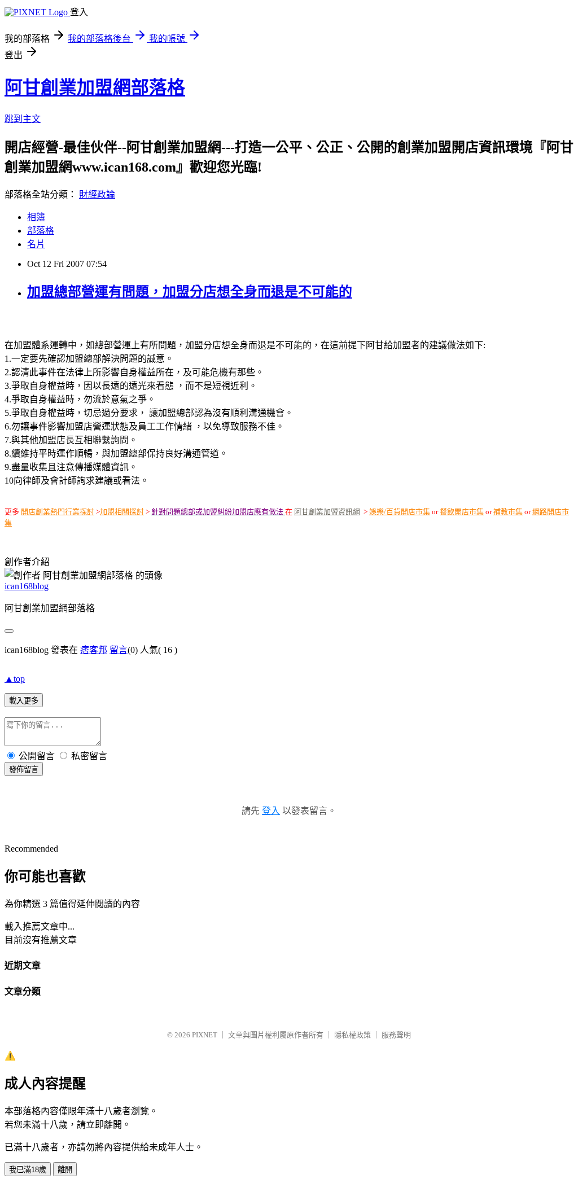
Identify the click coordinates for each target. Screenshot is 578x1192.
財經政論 (97, 194)
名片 (36, 244)
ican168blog (27, 586)
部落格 (40, 230)
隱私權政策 (352, 1035)
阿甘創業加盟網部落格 (95, 87)
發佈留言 (23, 769)
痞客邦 (93, 650)
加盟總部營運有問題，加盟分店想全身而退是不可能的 (189, 291)
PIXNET (204, 1035)
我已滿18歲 (27, 1169)
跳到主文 (23, 119)
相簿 (36, 217)
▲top (15, 678)
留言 (119, 650)
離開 (65, 1169)
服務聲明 (396, 1035)
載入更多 (23, 700)
